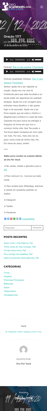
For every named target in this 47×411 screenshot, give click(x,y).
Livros (7, 272)
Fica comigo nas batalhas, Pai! (18, 254)
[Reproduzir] (7, 59)
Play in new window (22, 67)
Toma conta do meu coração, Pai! (20, 247)
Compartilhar (28, 219)
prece (34, 332)
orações (26, 332)
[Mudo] (33, 59)
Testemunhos (10, 291)
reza (39, 332)
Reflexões (8, 283)
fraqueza (12, 332)
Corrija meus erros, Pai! (15, 250)
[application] (23, 59)
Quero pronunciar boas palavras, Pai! (21, 258)
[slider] (38, 59)
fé (6, 332)
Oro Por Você (14, 42)
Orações (31, 42)
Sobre (6, 287)
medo (19, 332)
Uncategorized (11, 295)
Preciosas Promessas (14, 280)
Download (38, 67)
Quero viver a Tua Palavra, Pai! (18, 243)
